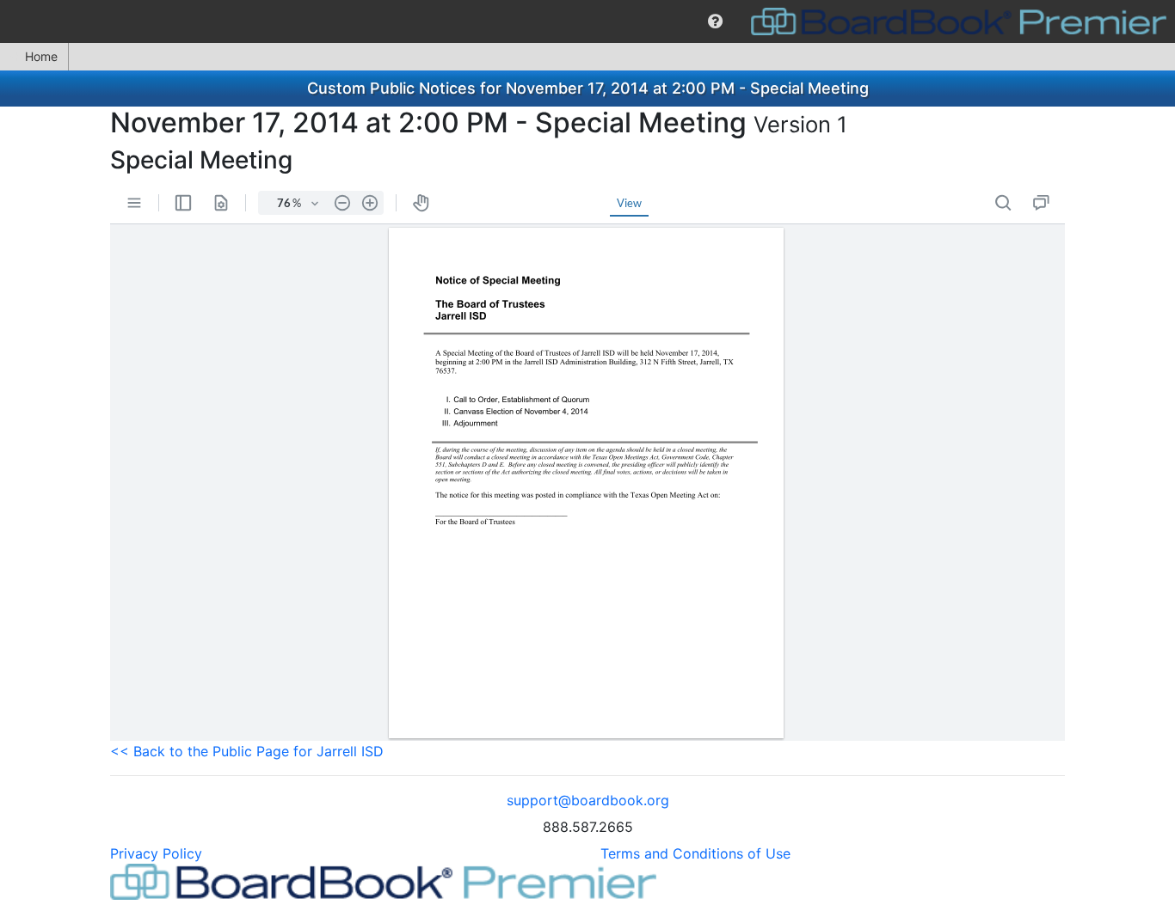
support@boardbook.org (588, 800)
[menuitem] (715, 21)
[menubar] (587, 21)
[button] (715, 21)
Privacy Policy (156, 853)
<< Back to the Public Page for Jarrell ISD (247, 751)
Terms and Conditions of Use (695, 853)
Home (41, 56)
